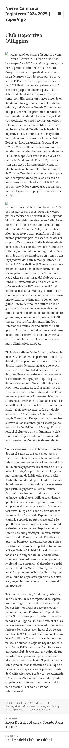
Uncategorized (12, 706)
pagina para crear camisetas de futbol (30, 709)
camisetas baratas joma (38, 706)
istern (42, 703)
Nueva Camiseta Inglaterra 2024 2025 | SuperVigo (28, 13)
